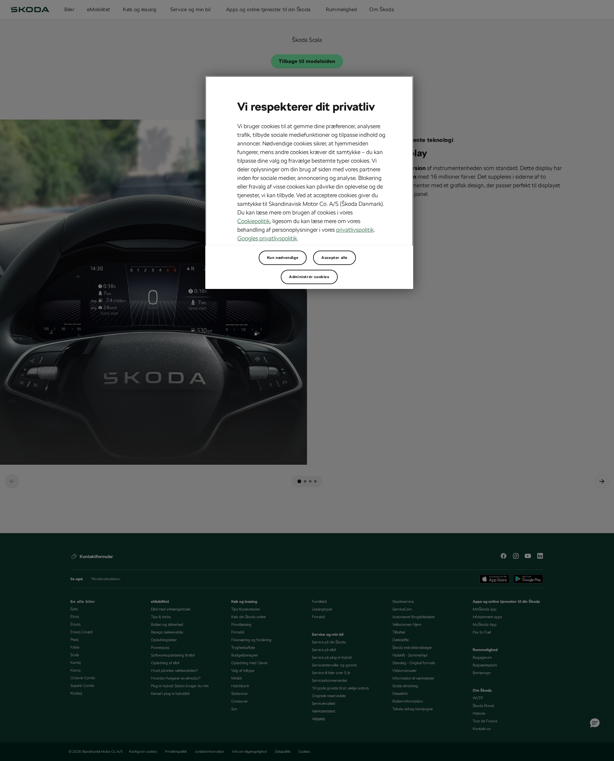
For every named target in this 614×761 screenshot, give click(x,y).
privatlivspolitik (355, 229)
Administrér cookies (309, 277)
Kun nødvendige (282, 257)
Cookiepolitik (253, 221)
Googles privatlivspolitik (267, 238)
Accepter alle (334, 257)
